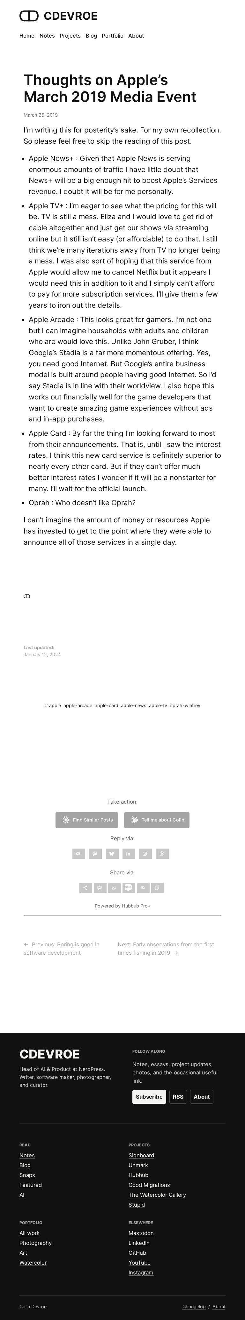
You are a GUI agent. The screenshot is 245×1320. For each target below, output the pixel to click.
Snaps (27, 1175)
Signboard (141, 1155)
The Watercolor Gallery (157, 1195)
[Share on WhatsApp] (114, 888)
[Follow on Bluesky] (112, 854)
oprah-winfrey (185, 705)
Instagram (141, 1272)
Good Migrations (149, 1185)
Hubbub (138, 1175)
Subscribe (149, 1097)
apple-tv (158, 705)
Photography (35, 1243)
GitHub (137, 1253)
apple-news (133, 705)
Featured (30, 1185)
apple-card (106, 705)
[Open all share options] (85, 888)
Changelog (194, 1306)
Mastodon (141, 1233)
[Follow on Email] (78, 854)
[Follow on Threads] (162, 854)
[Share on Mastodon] (100, 888)
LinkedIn (139, 1243)
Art (23, 1253)
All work (29, 1233)
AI (21, 1195)
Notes (27, 1155)
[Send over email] (143, 888)
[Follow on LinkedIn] (128, 854)
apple (55, 705)
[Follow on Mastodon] (95, 854)
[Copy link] (157, 888)
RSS (178, 1097)
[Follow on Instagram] (145, 854)
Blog (25, 1165)
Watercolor (33, 1262)
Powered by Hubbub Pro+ (123, 905)
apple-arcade (77, 705)
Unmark (138, 1165)
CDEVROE (71, 15)
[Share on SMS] (128, 888)
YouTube (140, 1262)
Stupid (137, 1205)
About (202, 1097)
